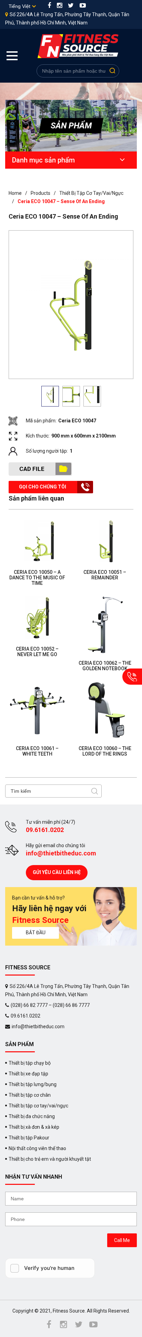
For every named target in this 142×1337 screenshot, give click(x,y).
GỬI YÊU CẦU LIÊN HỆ (57, 872)
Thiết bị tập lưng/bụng (33, 1084)
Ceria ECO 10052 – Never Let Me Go (37, 651)
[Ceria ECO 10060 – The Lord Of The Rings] (104, 710)
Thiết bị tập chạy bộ (30, 1063)
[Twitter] (71, 6)
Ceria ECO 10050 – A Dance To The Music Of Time (37, 577)
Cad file (31, 468)
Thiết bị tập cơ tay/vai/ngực (91, 193)
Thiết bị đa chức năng (32, 1116)
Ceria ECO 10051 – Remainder (104, 574)
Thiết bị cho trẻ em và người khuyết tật (50, 1159)
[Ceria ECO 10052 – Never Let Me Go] (37, 617)
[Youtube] (83, 6)
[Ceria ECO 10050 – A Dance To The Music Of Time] (37, 541)
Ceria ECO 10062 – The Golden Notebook (105, 665)
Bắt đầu (35, 932)
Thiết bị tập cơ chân (30, 1095)
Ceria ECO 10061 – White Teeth (37, 751)
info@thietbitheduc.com (61, 853)
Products (40, 193)
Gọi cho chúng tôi (42, 486)
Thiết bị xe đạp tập (28, 1073)
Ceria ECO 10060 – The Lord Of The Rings (105, 751)
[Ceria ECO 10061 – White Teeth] (37, 710)
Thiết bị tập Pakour (29, 1137)
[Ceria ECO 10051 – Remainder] (104, 541)
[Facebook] (49, 6)
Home (15, 193)
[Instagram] (59, 6)
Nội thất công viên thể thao (37, 1148)
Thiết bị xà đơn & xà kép (34, 1127)
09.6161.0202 (45, 829)
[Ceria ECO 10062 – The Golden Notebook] (104, 624)
